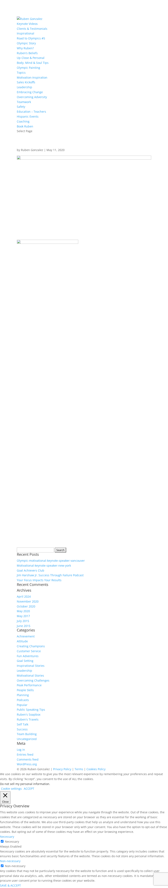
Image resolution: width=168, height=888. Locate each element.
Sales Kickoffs (26, 82)
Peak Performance (29, 685)
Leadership (24, 87)
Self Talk (22, 724)
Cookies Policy (96, 769)
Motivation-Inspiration (32, 77)
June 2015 (23, 626)
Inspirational (25, 33)
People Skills (25, 690)
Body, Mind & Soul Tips (33, 63)
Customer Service (29, 651)
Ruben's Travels (28, 719)
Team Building (27, 734)
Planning (23, 695)
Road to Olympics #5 (31, 38)
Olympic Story (26, 43)
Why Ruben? (25, 48)
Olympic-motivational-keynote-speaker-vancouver (51, 561)
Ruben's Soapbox (28, 714)
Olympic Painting (28, 68)
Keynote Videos (27, 24)
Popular (22, 705)
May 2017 (23, 616)
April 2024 (24, 596)
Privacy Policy (62, 769)
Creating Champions (31, 646)
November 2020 (28, 601)
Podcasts (23, 700)
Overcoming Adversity (32, 97)
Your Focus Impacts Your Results (39, 580)
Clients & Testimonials (32, 29)
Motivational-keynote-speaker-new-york (44, 565)
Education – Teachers (31, 111)
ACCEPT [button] (29, 789)
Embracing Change (30, 92)
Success (22, 729)
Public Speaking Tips (31, 710)
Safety (21, 107)
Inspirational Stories (30, 666)
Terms (79, 769)
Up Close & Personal (30, 58)
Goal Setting (25, 661)
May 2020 (23, 611)
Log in (21, 750)
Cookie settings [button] (11, 789)
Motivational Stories (30, 675)
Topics (21, 72)
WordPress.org (27, 764)
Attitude (22, 641)
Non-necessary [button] (10, 861)
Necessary (12, 841)
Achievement (26, 636)
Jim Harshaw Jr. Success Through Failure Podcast (50, 575)
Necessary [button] (7, 837)
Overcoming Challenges (33, 680)
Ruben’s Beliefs (27, 53)
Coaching (23, 121)
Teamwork (24, 102)
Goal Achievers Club (30, 570)
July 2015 (23, 621)
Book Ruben (25, 126)
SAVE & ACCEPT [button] (10, 885)
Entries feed (25, 754)
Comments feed (28, 759)
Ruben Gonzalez (32, 150)
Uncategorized (27, 739)
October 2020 (26, 606)
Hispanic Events (28, 116)
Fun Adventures (28, 656)
